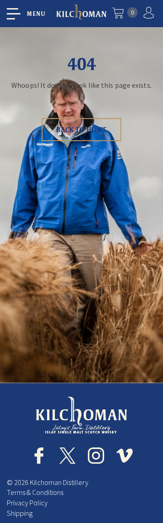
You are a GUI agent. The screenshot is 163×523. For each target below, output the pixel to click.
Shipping (20, 513)
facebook (39, 455)
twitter (67, 455)
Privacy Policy (27, 502)
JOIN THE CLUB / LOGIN (150, 13)
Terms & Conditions (35, 492)
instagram (96, 455)
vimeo (124, 455)
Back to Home (81, 129)
